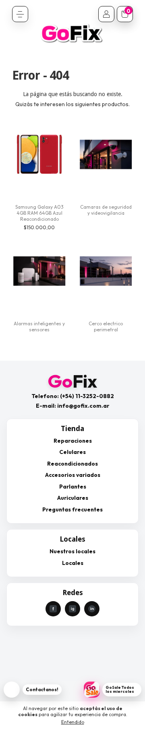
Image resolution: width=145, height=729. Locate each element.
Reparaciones (73, 440)
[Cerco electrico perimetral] (106, 271)
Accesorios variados (72, 474)
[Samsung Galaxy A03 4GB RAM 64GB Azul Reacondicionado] (39, 154)
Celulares (72, 452)
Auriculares (72, 497)
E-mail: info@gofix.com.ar (73, 405)
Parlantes (72, 486)
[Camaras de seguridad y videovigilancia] (106, 154)
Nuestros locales (72, 551)
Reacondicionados (72, 463)
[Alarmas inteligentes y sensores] (39, 271)
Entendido (72, 722)
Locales (72, 563)
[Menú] (20, 14)
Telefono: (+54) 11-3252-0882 (72, 396)
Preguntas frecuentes (72, 509)
